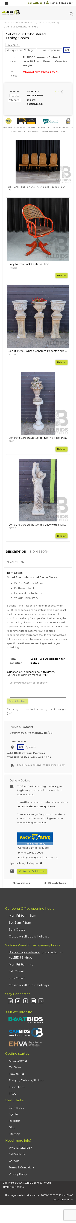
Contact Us (16, 1107)
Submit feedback (17, 701)
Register (66, 2)
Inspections (16, 1087)
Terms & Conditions (21, 1167)
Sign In (53, 2)
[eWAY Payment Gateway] (26, 121)
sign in (18, 709)
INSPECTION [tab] (15, 562)
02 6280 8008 (35, 852)
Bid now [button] (61, 275)
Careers (14, 1161)
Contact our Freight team (32, 871)
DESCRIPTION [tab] (16, 551)
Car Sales (15, 1067)
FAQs (12, 1093)
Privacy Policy (18, 1174)
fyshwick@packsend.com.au (41, 857)
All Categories (18, 1060)
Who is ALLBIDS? (20, 1147)
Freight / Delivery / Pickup (26, 1080)
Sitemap (14, 1134)
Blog (12, 1127)
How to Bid (16, 1074)
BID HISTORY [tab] (39, 551)
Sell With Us (17, 1154)
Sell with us (35, 2)
